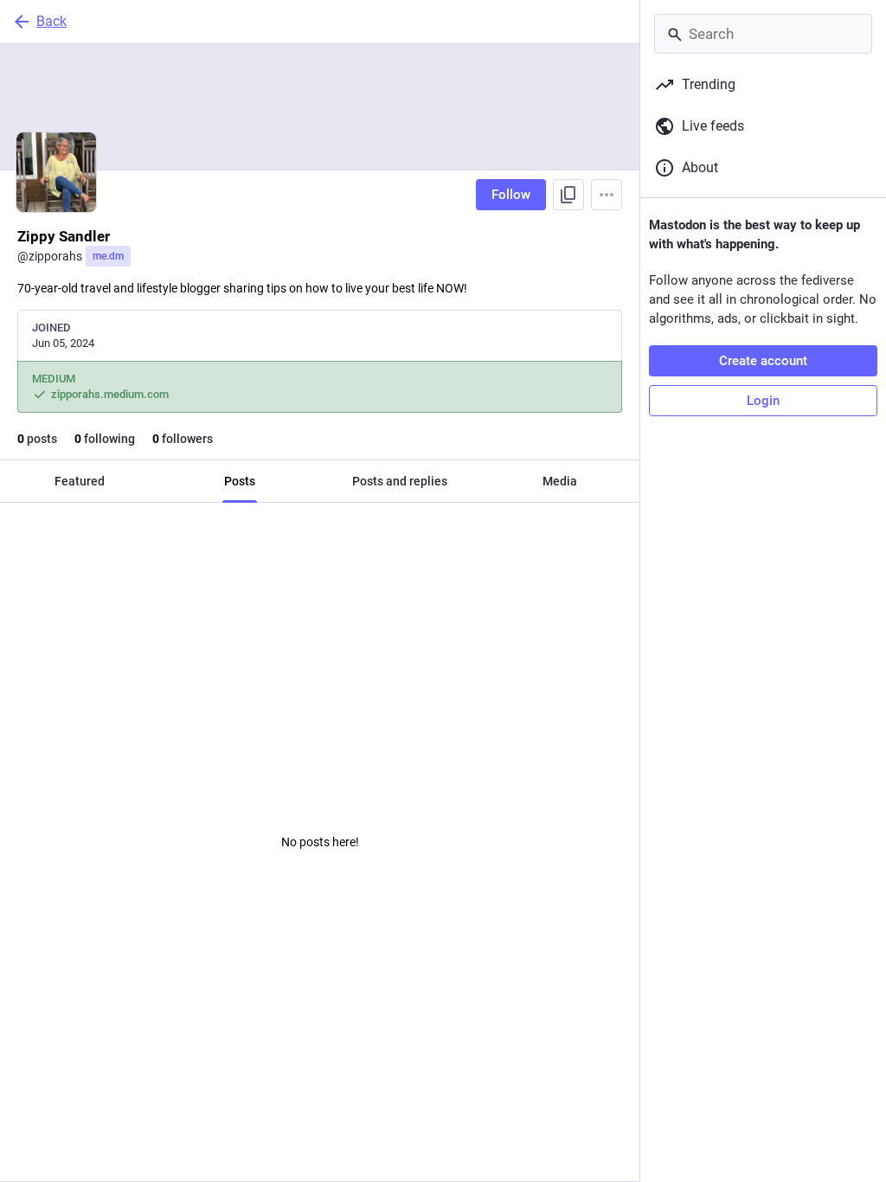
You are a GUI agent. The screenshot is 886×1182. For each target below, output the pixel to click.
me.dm (108, 256)
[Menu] (606, 194)
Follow (510, 194)
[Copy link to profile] (568, 194)
